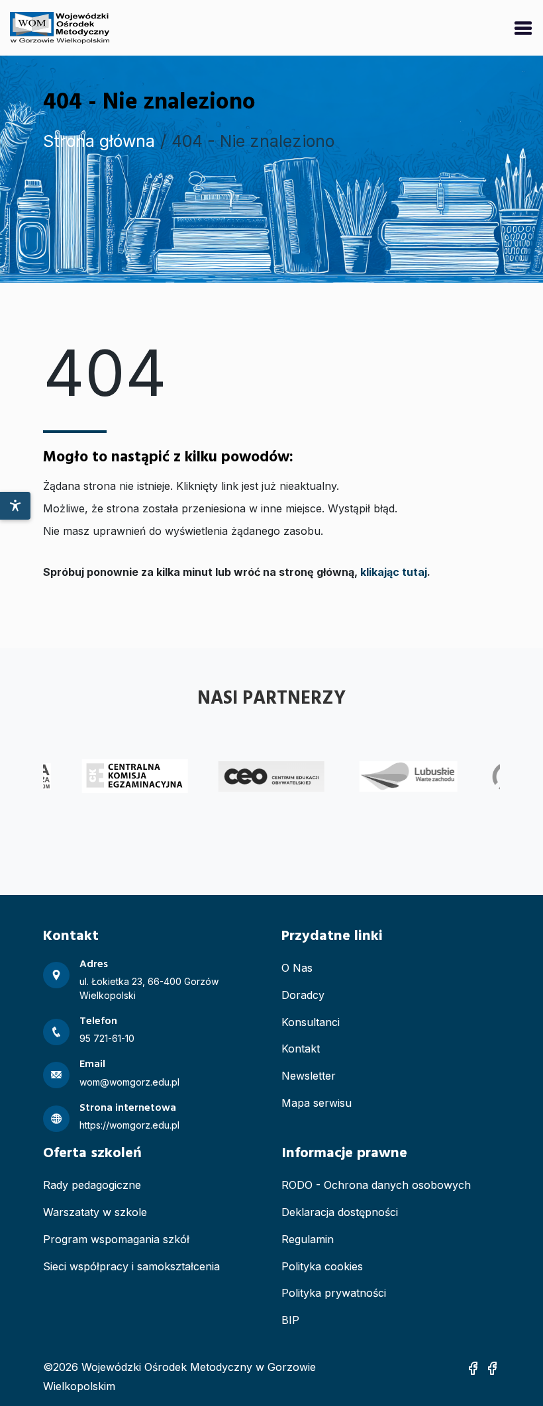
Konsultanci (310, 1022)
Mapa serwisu (316, 1102)
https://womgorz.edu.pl (129, 1125)
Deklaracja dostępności (339, 1212)
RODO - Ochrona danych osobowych (376, 1185)
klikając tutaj (393, 572)
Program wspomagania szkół (116, 1239)
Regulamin (307, 1239)
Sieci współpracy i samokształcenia (131, 1266)
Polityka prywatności (333, 1292)
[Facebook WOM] (473, 1367)
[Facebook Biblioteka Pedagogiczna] (492, 1367)
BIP (290, 1320)
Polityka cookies (322, 1266)
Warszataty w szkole (95, 1212)
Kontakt (300, 1048)
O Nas (297, 967)
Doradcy (302, 995)
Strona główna (99, 141)
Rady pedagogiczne (92, 1185)
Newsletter (308, 1075)
